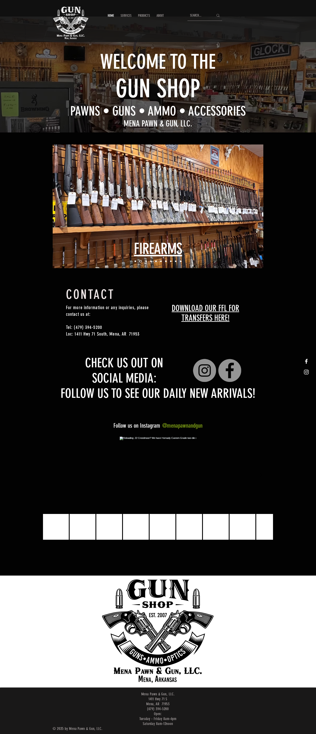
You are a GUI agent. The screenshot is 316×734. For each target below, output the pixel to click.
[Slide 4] (151, 261)
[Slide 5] (156, 261)
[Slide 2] (141, 261)
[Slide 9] (175, 261)
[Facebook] (229, 370)
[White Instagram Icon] (306, 372)
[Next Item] (260, 475)
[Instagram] (204, 370)
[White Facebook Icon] (306, 361)
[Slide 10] (180, 261)
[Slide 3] (146, 261)
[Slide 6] (161, 261)
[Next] (257, 206)
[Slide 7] (166, 261)
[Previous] (59, 206)
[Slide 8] (171, 261)
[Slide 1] (135, 261)
